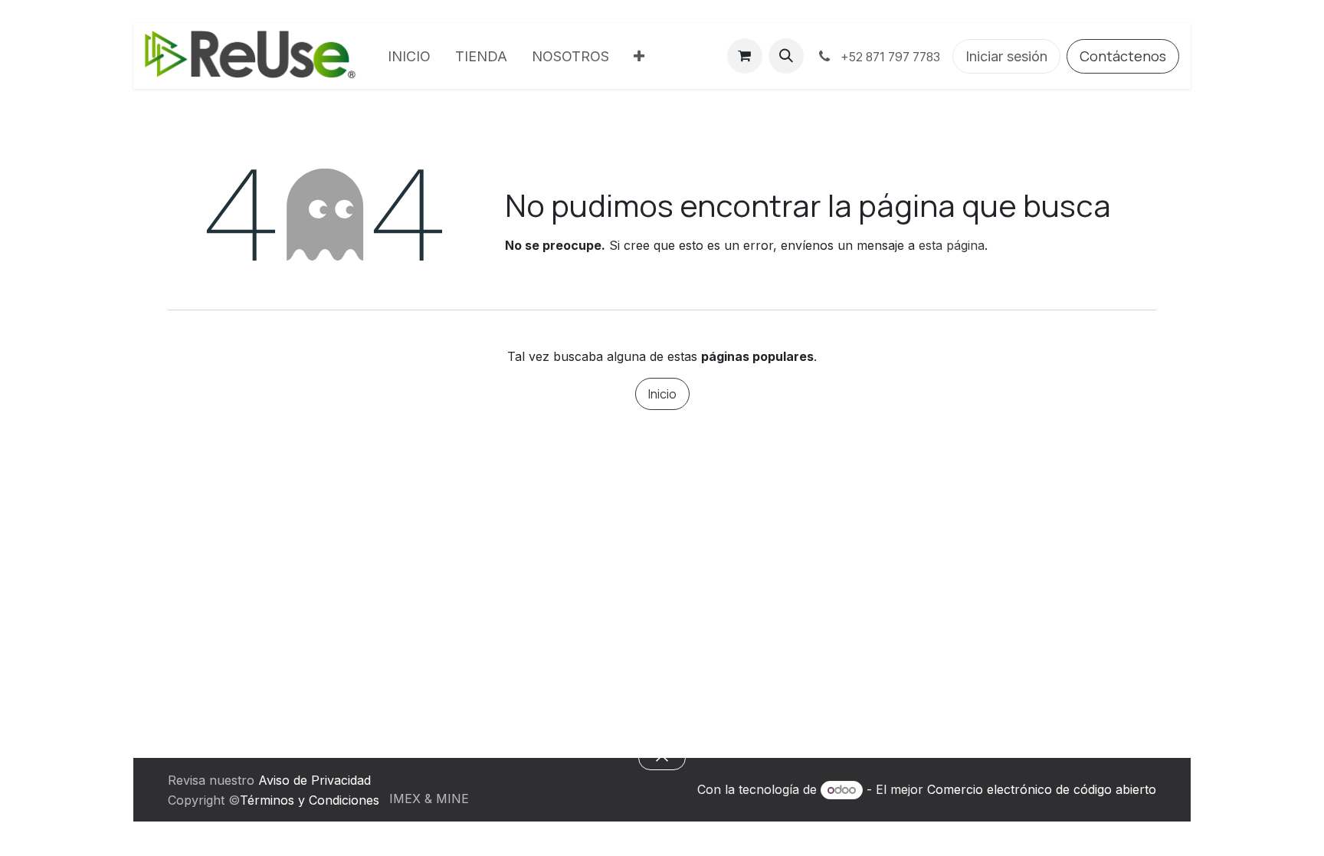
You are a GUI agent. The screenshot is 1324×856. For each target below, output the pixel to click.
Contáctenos (1123, 56)
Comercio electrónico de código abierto (1041, 789)
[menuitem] (409, 56)
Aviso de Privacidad (314, 780)
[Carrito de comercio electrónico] (744, 56)
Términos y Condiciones (309, 800)
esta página (952, 245)
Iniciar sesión (1006, 56)
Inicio (662, 393)
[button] (786, 56)
